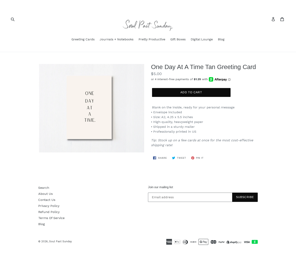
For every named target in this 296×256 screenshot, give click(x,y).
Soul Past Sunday (60, 241)
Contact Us (46, 200)
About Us (45, 194)
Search (43, 188)
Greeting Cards (83, 39)
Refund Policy (49, 212)
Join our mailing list (160, 187)
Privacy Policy (48, 206)
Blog (221, 39)
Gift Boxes (178, 39)
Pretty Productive (152, 39)
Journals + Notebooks (117, 39)
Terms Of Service (51, 218)
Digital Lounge (202, 39)
